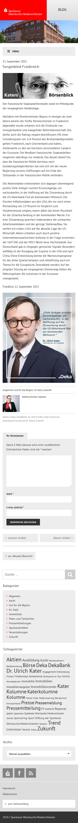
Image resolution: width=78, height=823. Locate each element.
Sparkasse (18, 713)
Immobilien (15, 614)
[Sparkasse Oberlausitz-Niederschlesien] (8, 773)
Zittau (34, 729)
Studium (43, 723)
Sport (31, 718)
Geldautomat (35, 676)
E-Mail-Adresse (15, 507)
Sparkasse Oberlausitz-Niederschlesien (44, 713)
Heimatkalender (13, 681)
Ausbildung (30, 660)
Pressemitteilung (23, 708)
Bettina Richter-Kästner (34, 396)
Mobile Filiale (32, 698)
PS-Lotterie (47, 709)
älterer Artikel (61, 538)
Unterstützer (14, 729)
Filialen (10, 676)
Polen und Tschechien (21, 618)
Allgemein (8, 390)
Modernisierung (46, 698)
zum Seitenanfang (18, 804)
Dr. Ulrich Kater (35, 417)
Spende (9, 718)
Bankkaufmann (56, 660)
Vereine (26, 729)
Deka (13, 417)
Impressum (9, 788)
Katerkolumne (10, 420)
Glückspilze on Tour (52, 676)
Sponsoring (20, 718)
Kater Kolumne (51, 417)
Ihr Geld (38, 390)
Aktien (6, 417)
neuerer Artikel (17, 538)
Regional (60, 709)
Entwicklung (63, 671)
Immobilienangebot (18, 687)
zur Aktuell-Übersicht (20, 556)
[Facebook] (19, 773)
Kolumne (23, 420)
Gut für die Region (24, 390)
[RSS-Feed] (31, 773)
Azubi (12, 600)
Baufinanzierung (14, 666)
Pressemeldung (48, 702)
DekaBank (21, 417)
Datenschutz (10, 794)
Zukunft (47, 390)
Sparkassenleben (18, 627)
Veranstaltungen (18, 632)
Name (10, 493)
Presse (27, 702)
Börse (29, 665)
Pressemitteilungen (20, 623)
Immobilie (28, 681)
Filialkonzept (21, 676)
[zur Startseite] (23, 10)
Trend (32, 420)
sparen (9, 713)
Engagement (49, 671)
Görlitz (66, 676)
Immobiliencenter (44, 686)
